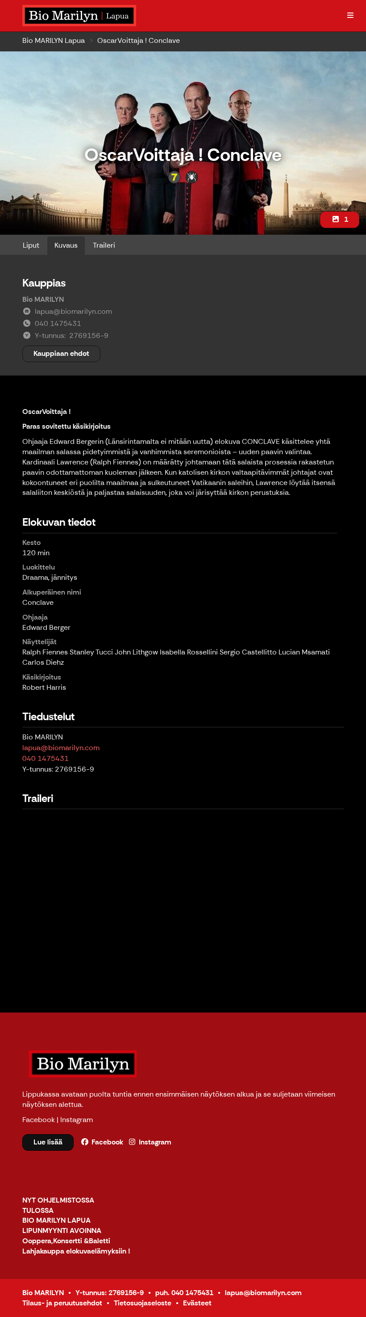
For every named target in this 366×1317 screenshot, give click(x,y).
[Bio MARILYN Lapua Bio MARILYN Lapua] (80, 15)
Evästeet (197, 1303)
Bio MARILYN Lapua (53, 40)
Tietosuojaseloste (142, 1303)
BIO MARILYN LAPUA (56, 1220)
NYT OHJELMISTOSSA (58, 1200)
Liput (31, 245)
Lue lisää (47, 1142)
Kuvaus (66, 245)
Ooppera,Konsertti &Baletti (66, 1241)
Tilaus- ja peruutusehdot (62, 1303)
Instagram (76, 1119)
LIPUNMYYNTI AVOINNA (61, 1231)
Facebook (38, 1119)
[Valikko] (350, 15)
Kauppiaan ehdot (61, 353)
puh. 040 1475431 (184, 1292)
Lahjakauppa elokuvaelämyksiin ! (76, 1251)
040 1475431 (45, 758)
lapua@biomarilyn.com (61, 747)
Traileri (104, 245)
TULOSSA (38, 1211)
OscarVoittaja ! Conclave (138, 40)
